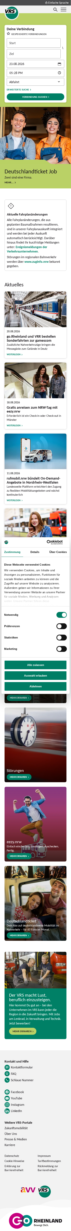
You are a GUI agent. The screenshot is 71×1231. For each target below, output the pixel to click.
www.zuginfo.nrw (36, 261)
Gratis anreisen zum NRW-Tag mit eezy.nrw (32, 409)
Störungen (15, 770)
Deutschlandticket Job (31, 171)
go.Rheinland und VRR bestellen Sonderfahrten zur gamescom (31, 338)
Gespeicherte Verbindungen (28, 34)
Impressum (44, 1156)
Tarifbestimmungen (49, 1161)
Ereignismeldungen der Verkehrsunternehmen (27, 249)
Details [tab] (34, 552)
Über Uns (11, 1134)
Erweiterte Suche (18, 89)
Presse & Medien (16, 1139)
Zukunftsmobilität (16, 1128)
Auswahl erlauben (35, 675)
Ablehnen (35, 686)
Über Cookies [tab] (58, 552)
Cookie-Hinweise (14, 1161)
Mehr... (9, 182)
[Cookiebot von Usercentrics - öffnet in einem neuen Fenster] (51, 542)
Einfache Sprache (58, 2)
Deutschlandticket (21, 921)
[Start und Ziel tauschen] (62, 48)
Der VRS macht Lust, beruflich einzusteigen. (30, 997)
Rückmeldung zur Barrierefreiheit (48, 1168)
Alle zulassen (35, 664)
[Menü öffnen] (63, 9)
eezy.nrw (14, 841)
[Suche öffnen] (55, 9)
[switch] (61, 626)
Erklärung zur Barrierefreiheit (14, 1168)
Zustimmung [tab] (12, 552)
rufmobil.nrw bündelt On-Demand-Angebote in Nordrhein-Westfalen (33, 480)
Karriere (10, 1145)
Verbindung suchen (34, 97)
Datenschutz (12, 1156)
